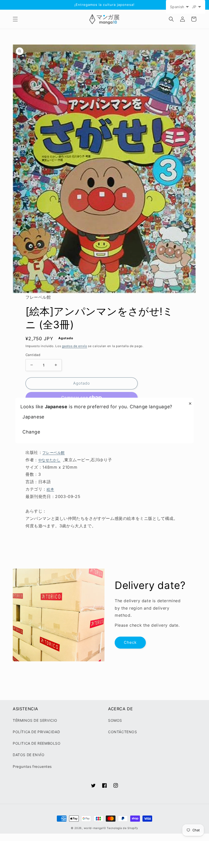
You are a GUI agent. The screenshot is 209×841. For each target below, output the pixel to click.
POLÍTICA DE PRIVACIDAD (36, 732)
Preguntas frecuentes (32, 766)
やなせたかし (49, 460)
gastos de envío (74, 346)
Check (130, 642)
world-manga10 (95, 828)
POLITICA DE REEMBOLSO (37, 743)
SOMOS (115, 720)
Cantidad (32, 355)
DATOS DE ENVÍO (28, 755)
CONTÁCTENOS (122, 732)
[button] (15, 19)
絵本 (50, 489)
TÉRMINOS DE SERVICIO (35, 720)
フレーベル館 (53, 452)
